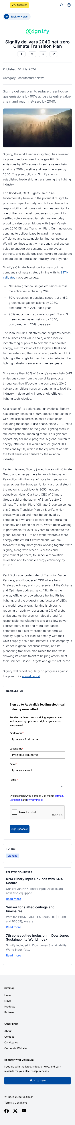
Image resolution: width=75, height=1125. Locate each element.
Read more (13, 899)
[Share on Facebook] (21, 54)
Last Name (16, 748)
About (8, 1031)
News (7, 1000)
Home (7, 995)
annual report (31, 676)
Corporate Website (15, 1048)
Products (9, 1006)
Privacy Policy (35, 799)
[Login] (69, 5)
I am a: (14, 779)
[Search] (61, 5)
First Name (16, 733)
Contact (9, 1036)
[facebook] (6, 1111)
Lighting (12, 855)
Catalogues (11, 1042)
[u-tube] (24, 1111)
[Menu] (5, 5)
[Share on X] (32, 54)
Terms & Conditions (15, 1102)
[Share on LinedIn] (43, 54)
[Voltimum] (19, 5)
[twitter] (15, 1111)
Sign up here (37, 1080)
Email (13, 764)
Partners (9, 1012)
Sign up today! (19, 829)
